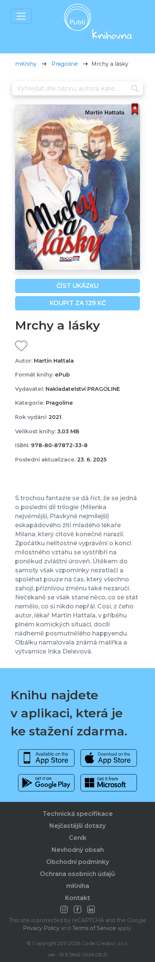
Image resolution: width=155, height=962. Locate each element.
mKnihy (25, 64)
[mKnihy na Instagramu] (64, 909)
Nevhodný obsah (78, 849)
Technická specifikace (78, 813)
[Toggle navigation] (21, 16)
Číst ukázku (77, 285)
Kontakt (77, 897)
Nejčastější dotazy (77, 825)
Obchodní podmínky (77, 861)
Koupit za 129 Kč (78, 303)
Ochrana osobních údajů (77, 873)
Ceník (78, 837)
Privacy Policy (41, 928)
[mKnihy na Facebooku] (77, 909)
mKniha (77, 885)
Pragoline (65, 64)
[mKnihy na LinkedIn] (91, 909)
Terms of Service (94, 928)
